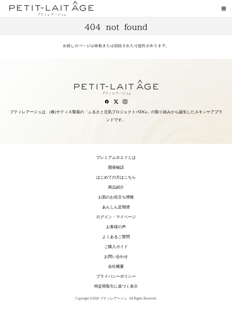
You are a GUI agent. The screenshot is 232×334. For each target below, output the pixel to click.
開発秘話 (116, 167)
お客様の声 (116, 227)
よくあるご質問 (116, 237)
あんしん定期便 (116, 207)
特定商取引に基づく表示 (116, 286)
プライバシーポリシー (116, 276)
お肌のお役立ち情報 (116, 197)
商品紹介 (116, 187)
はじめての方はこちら (116, 177)
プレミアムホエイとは (116, 157)
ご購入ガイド (116, 247)
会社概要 (116, 266)
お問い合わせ (116, 256)
